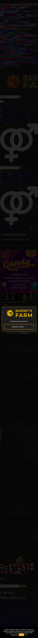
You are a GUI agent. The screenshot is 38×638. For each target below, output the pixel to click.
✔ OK (21, 635)
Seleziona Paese (18, 327)
